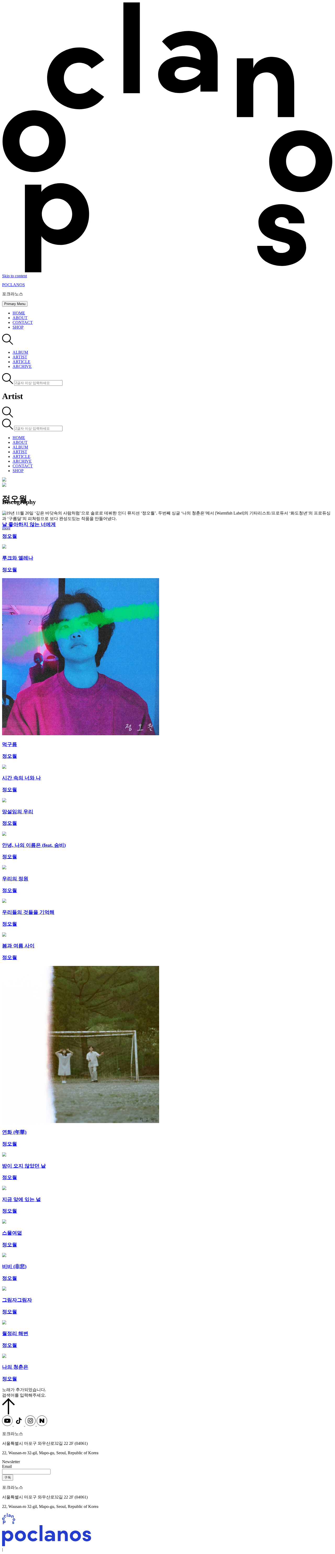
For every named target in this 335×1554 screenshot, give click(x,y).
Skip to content (14, 276)
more (6, 528)
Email (7, 1466)
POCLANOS (13, 285)
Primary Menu (14, 304)
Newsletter (11, 1461)
